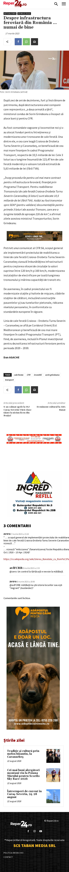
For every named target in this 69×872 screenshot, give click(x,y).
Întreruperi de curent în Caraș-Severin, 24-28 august (24, 794)
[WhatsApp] (26, 41)
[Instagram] (34, 831)
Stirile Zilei (24, 13)
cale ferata (18, 374)
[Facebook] (18, 41)
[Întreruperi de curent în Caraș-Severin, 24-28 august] (53, 796)
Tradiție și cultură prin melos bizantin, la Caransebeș (23, 754)
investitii (38, 374)
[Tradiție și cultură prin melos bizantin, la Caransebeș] (53, 756)
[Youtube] (41, 831)
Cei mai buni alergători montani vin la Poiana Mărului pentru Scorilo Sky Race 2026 (23, 775)
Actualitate (10, 13)
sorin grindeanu (52, 374)
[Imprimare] (34, 41)
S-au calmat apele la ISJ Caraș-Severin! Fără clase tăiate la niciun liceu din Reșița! (17, 411)
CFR (28, 374)
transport (9, 379)
